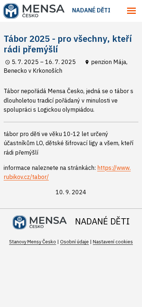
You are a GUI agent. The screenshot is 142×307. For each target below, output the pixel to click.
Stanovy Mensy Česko (32, 242)
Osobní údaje (74, 242)
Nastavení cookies (113, 242)
